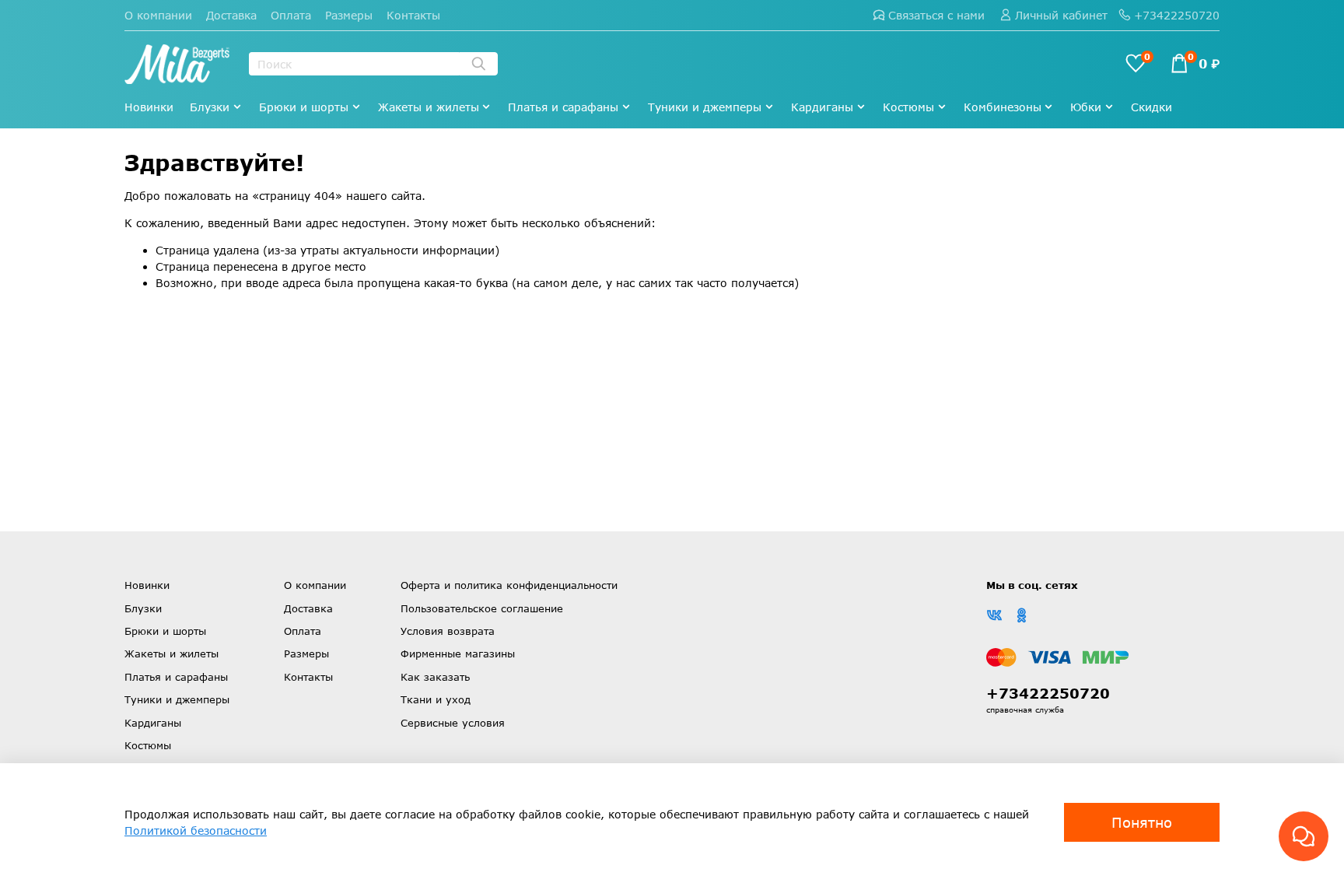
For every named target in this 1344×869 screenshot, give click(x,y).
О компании (158, 15)
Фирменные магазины (458, 653)
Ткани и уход (436, 699)
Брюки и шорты (303, 107)
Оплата (291, 15)
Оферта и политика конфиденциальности (509, 585)
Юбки (1085, 107)
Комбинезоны (1002, 107)
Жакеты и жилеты (428, 107)
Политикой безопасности (195, 830)
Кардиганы (822, 107)
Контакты (413, 15)
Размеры (349, 15)
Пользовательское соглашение (482, 608)
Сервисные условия (453, 723)
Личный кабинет (1061, 15)
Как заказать (435, 677)
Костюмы (908, 107)
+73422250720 (1177, 15)
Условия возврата (448, 631)
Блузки (209, 107)
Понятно (1141, 822)
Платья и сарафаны (563, 107)
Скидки (1151, 107)
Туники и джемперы (704, 107)
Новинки (148, 107)
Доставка (231, 15)
